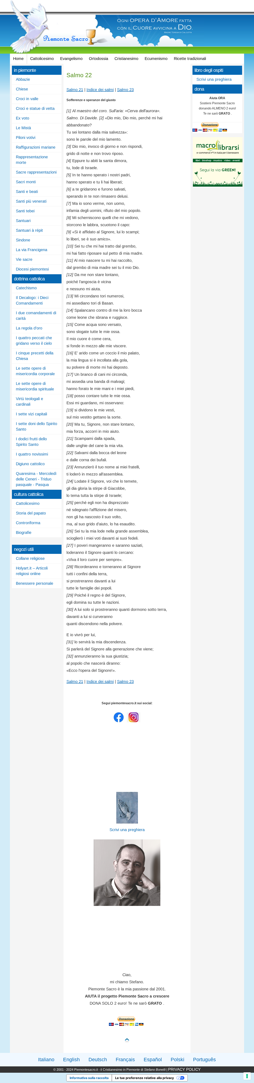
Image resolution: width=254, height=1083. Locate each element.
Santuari (23, 220)
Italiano (46, 1059)
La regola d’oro (29, 328)
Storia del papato (31, 513)
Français (125, 1059)
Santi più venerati (31, 201)
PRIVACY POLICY (184, 1069)
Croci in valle (27, 99)
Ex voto (22, 118)
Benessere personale (34, 583)
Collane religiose (30, 558)
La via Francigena (31, 250)
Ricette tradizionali (190, 58)
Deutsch (98, 1059)
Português (204, 1059)
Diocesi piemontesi (32, 269)
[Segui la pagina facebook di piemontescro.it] (118, 721)
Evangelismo (71, 58)
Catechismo (26, 288)
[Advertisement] (127, 758)
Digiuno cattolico (30, 464)
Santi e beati (27, 191)
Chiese (22, 89)
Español (153, 1059)
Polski (177, 1059)
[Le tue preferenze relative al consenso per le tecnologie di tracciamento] (247, 1076)
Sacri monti (26, 182)
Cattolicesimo (42, 58)
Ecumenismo (156, 58)
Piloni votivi (25, 137)
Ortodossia (98, 58)
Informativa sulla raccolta (89, 1078)
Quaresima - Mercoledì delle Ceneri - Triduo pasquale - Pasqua (36, 479)
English (71, 1059)
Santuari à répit (29, 230)
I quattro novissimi (32, 454)
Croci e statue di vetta (35, 108)
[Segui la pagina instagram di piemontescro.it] (133, 721)
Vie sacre (24, 259)
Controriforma (28, 523)
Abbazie (23, 79)
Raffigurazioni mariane (35, 147)
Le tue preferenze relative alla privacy (144, 1078)
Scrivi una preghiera (214, 79)
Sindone (23, 240)
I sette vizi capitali (31, 414)
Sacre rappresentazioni (36, 172)
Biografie (23, 532)
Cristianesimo (126, 58)
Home (18, 58)
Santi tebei (25, 211)
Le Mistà (23, 128)
